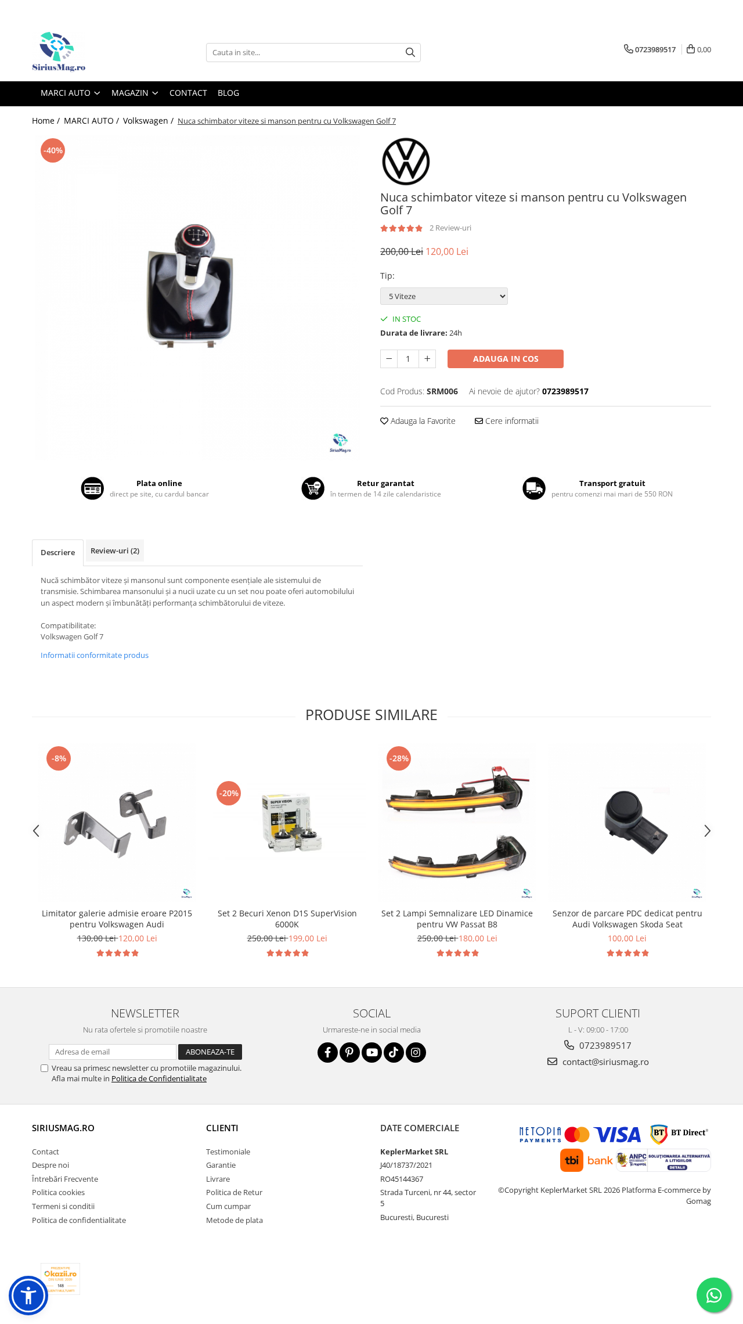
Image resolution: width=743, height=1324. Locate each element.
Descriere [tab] (58, 552)
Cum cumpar (228, 1206)
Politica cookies (58, 1192)
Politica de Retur (234, 1192)
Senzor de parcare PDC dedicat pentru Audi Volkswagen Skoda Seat (627, 919)
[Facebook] (328, 1052)
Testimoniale (228, 1151)
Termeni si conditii (63, 1206)
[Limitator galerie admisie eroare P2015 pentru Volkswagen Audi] (117, 822)
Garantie (221, 1165)
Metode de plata (234, 1220)
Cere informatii (511, 420)
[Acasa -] (90, 52)
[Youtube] (372, 1052)
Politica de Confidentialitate (159, 1078)
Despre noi (50, 1165)
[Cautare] (410, 52)
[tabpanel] (197, 297)
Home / (47, 120)
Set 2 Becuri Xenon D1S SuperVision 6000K (287, 919)
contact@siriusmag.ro (604, 1061)
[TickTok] (394, 1052)
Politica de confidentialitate (79, 1220)
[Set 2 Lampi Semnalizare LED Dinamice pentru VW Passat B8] (457, 822)
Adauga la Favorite (422, 420)
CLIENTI (222, 1128)
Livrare (218, 1179)
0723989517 (604, 1045)
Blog (228, 92)
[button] (28, 1295)
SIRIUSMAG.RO (63, 1128)
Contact (188, 92)
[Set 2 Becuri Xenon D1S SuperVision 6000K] (287, 822)
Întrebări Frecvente (65, 1179)
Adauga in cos (506, 358)
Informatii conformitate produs (95, 655)
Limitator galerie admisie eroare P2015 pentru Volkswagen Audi (117, 919)
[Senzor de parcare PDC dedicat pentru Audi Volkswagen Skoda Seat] (627, 822)
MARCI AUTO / (92, 120)
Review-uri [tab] (115, 550)
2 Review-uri (450, 227)
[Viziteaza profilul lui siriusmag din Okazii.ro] (60, 1279)
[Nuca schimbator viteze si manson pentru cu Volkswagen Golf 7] (197, 297)
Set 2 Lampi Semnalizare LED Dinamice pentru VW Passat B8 (457, 919)
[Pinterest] (350, 1052)
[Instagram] (416, 1052)
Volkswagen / (149, 120)
